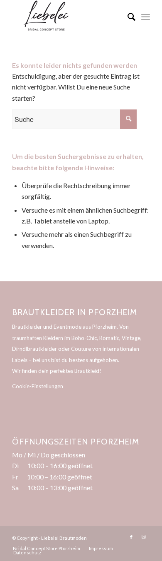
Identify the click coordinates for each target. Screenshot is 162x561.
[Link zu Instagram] (143, 537)
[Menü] (145, 17)
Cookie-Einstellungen (37, 386)
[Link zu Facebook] (131, 537)
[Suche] (127, 16)
